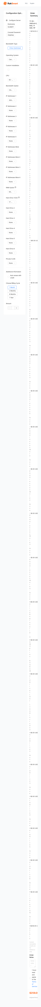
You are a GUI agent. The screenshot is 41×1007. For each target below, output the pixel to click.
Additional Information (13, 272)
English (32, 3)
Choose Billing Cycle (13, 283)
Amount (8, 303)
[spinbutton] (13, 307)
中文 (26, 3)
